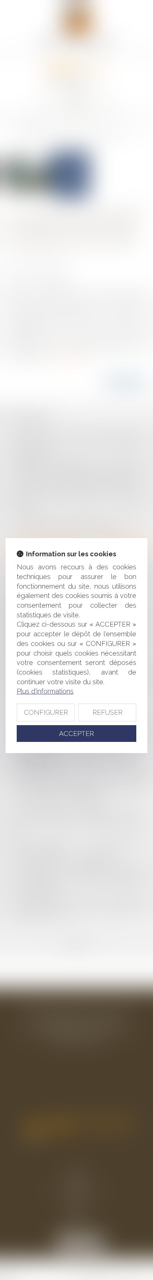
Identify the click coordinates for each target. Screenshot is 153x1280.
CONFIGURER (46, 712)
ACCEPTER (76, 733)
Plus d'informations (45, 691)
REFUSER (107, 712)
